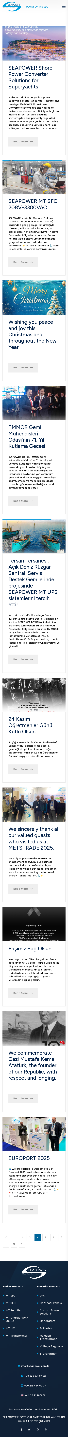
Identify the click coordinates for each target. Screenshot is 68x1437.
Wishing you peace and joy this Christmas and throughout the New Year (32, 334)
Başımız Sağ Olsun (29, 948)
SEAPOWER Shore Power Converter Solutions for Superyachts (30, 77)
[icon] (21, 1429)
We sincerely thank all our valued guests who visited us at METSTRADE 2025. (33, 838)
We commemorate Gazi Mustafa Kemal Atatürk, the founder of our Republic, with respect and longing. (32, 1065)
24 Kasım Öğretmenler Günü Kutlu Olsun (30, 725)
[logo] (11, 6)
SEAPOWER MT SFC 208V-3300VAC (32, 204)
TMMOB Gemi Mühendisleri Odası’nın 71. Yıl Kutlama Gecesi (26, 436)
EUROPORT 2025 (29, 1158)
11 (14, 1244)
